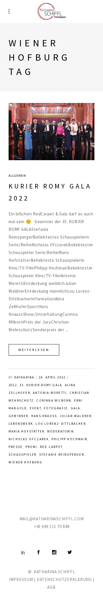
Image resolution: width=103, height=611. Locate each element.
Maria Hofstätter (26, 431)
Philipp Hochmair (69, 439)
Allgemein (17, 176)
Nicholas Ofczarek (29, 439)
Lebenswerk (21, 424)
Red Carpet (51, 447)
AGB (51, 587)
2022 (13, 385)
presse (16, 447)
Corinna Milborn (53, 400)
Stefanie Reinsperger (61, 455)
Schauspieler (22, 455)
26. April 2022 (52, 377)
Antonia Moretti (50, 393)
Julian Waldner (76, 416)
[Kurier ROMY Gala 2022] (51, 131)
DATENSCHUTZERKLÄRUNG (64, 579)
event (35, 408)
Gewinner (19, 416)
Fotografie (56, 408)
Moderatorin (60, 431)
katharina (24, 377)
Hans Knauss (44, 416)
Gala (75, 408)
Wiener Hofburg (25, 462)
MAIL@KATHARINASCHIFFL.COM (51, 518)
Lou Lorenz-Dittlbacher (60, 424)
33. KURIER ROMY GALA (40, 385)
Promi (31, 447)
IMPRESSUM (21, 579)
